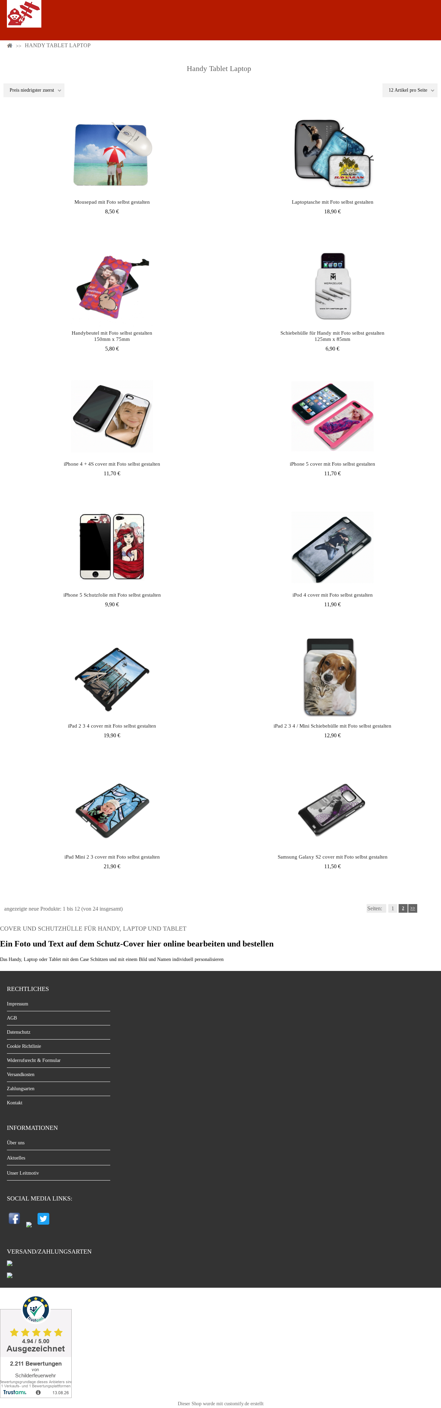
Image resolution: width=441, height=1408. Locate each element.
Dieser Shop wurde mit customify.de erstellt (221, 1403)
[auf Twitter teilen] (43, 1225)
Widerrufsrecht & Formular (34, 1060)
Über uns (15, 1142)
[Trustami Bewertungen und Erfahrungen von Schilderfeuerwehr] (36, 1396)
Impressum (17, 1003)
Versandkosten (20, 1074)
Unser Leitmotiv (23, 1173)
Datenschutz (18, 1032)
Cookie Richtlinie (24, 1046)
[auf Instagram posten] (29, 1225)
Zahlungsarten (20, 1088)
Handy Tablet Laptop (58, 45)
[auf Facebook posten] (15, 1225)
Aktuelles (16, 1158)
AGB (12, 1018)
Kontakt (14, 1102)
